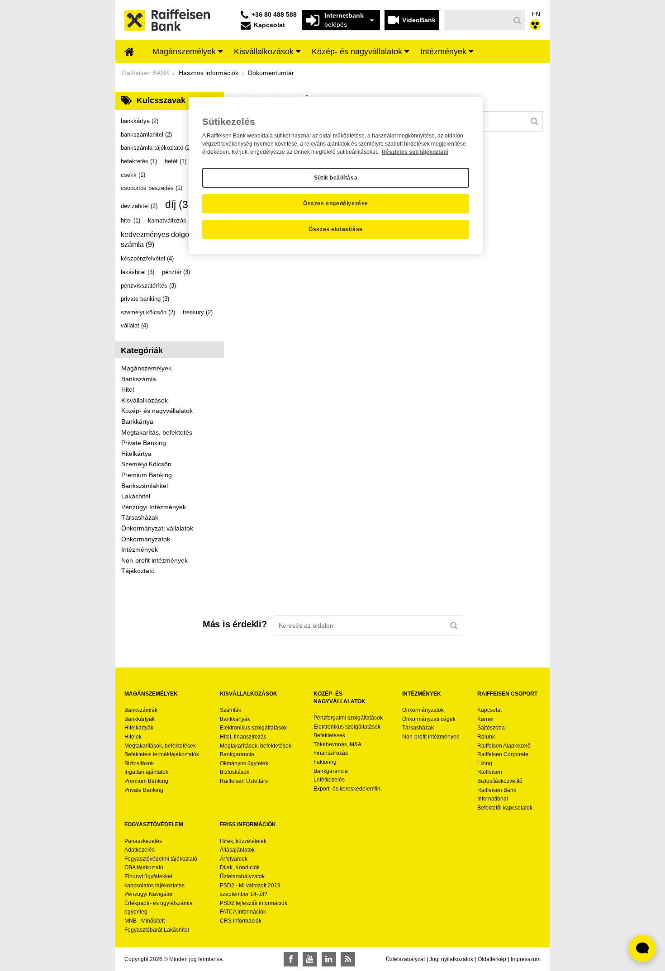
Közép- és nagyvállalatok (157, 410)
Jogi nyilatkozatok (451, 959)
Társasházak (139, 517)
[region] (336, 175)
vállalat (134, 325)
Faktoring (325, 762)
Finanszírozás (331, 753)
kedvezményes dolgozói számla (160, 239)
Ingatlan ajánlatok (146, 772)
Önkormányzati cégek (429, 719)
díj (181, 204)
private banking (145, 298)
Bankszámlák (140, 710)
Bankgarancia (237, 754)
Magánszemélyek (146, 368)
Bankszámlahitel (144, 485)
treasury (198, 312)
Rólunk (486, 737)
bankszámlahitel (146, 134)
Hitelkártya (136, 453)
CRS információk (240, 921)
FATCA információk (243, 912)
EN (536, 14)
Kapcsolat (489, 710)
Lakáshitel (135, 496)
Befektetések (329, 735)
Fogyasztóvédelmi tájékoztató (160, 859)
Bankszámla (138, 379)
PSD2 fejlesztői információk (253, 903)
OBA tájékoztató (144, 867)
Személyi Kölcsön (146, 464)
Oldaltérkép (492, 959)
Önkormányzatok (145, 539)
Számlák (230, 710)
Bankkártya (137, 421)
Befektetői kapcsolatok (504, 808)
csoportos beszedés (151, 188)
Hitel (127, 389)
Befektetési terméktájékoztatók (161, 754)
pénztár (176, 272)
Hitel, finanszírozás (243, 737)
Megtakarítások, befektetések (160, 746)
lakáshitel (137, 272)
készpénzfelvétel (147, 258)
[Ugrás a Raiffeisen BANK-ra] (167, 19)
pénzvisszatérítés (148, 285)
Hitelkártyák (138, 728)
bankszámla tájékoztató (156, 147)
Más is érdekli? (235, 624)
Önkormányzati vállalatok (157, 528)
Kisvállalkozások (144, 400)
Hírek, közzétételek (243, 841)
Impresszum (526, 959)
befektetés (139, 161)
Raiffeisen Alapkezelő (504, 746)
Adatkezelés (139, 850)
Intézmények (139, 549)
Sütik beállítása (336, 178)
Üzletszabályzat (405, 959)
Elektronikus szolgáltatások (253, 728)
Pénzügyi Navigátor (148, 894)
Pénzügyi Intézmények (153, 507)
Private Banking (143, 442)
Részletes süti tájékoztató (415, 152)
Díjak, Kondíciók (240, 867)
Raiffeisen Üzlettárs (244, 781)
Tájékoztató (138, 570)
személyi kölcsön (148, 312)
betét (175, 161)
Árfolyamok (233, 859)
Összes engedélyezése (335, 203)
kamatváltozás (171, 220)
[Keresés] (517, 20)
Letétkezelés (329, 780)
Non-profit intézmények (154, 560)
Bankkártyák (139, 719)
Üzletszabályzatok (242, 876)
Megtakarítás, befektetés (156, 432)
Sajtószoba (491, 728)
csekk (133, 174)
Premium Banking (146, 474)
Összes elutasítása (336, 229)
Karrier (485, 719)
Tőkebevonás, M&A (337, 744)
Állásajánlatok (237, 850)
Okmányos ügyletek (244, 763)
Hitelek (133, 737)
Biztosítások (139, 763)
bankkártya (139, 121)
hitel (130, 220)
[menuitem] (129, 52)
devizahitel (139, 206)
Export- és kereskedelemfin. (348, 789)
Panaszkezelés (143, 841)
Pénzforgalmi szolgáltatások (348, 718)
